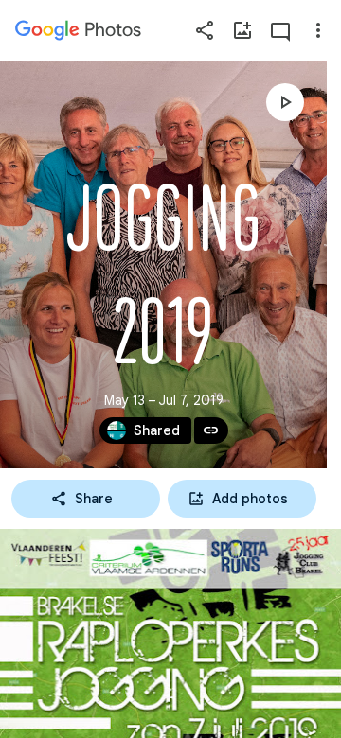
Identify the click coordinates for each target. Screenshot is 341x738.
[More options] (318, 30)
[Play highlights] (285, 102)
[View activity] (280, 30)
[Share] (205, 30)
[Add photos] (242, 30)
